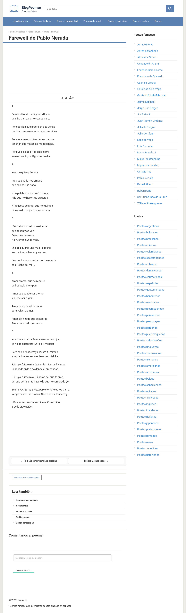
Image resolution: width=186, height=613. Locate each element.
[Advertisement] (67, 69)
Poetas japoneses (148, 423)
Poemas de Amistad (67, 21)
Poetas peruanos (147, 327)
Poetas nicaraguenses (150, 308)
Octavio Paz (144, 171)
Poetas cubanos (147, 264)
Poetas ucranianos (148, 454)
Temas (157, 21)
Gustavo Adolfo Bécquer (151, 95)
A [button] (62, 98)
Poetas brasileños (148, 238)
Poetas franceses (147, 397)
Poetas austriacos (148, 372)
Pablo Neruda (145, 178)
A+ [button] (71, 97)
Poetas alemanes (147, 359)
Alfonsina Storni (146, 57)
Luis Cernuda (145, 146)
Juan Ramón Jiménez (150, 120)
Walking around (23, 517)
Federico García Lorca (150, 70)
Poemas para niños (117, 21)
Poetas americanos (148, 365)
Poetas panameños (148, 315)
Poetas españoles (148, 283)
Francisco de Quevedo (150, 76)
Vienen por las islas (25, 523)
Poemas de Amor (42, 21)
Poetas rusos (145, 442)
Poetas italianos (146, 416)
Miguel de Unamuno (148, 158)
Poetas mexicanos (148, 302)
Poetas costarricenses (150, 257)
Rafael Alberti (145, 184)
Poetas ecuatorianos (149, 276)
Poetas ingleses (146, 404)
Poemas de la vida (92, 21)
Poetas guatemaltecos (150, 289)
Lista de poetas (20, 21)
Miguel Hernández (147, 165)
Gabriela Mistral (146, 82)
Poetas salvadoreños (149, 340)
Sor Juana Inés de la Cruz (152, 196)
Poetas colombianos (149, 251)
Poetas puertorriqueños (151, 334)
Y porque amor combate (27, 500)
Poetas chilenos (146, 245)
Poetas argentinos (148, 226)
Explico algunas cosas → (96, 461)
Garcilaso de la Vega (149, 88)
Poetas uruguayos (148, 346)
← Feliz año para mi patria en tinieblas (39, 461)
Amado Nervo (145, 44)
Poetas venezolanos (149, 353)
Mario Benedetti (146, 152)
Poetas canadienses (149, 384)
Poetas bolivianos (147, 232)
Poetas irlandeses (148, 410)
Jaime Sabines (146, 101)
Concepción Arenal (148, 63)
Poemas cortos (141, 21)
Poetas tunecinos (147, 448)
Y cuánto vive (22, 506)
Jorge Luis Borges (147, 108)
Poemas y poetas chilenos (26, 477)
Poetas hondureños (148, 296)
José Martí (143, 114)
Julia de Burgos (146, 127)
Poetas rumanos (147, 435)
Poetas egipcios (146, 391)
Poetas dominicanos (149, 270)
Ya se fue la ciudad (24, 511)
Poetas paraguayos (148, 321)
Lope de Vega (145, 139)
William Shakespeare (149, 203)
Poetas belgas (145, 378)
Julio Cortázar (145, 133)
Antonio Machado (147, 50)
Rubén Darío (144, 190)
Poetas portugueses (149, 429)
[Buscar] (170, 8)
